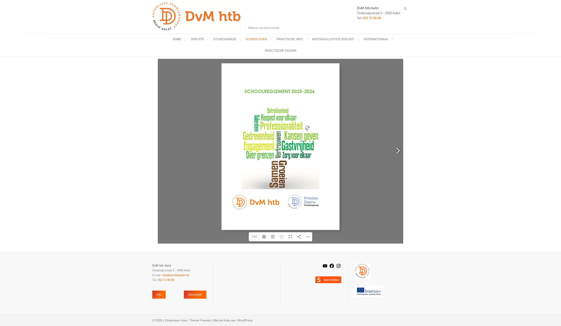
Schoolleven (256, 39)
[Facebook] (331, 267)
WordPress (245, 320)
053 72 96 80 (372, 18)
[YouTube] (325, 267)
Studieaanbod (224, 39)
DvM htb (197, 39)
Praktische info (290, 39)
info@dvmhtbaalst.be (175, 275)
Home (177, 39)
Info (158, 294)
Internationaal (376, 39)
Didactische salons (280, 50)
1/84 (254, 236)
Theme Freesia (200, 320)
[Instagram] (338, 267)
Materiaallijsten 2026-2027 (333, 39)
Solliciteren (195, 294)
